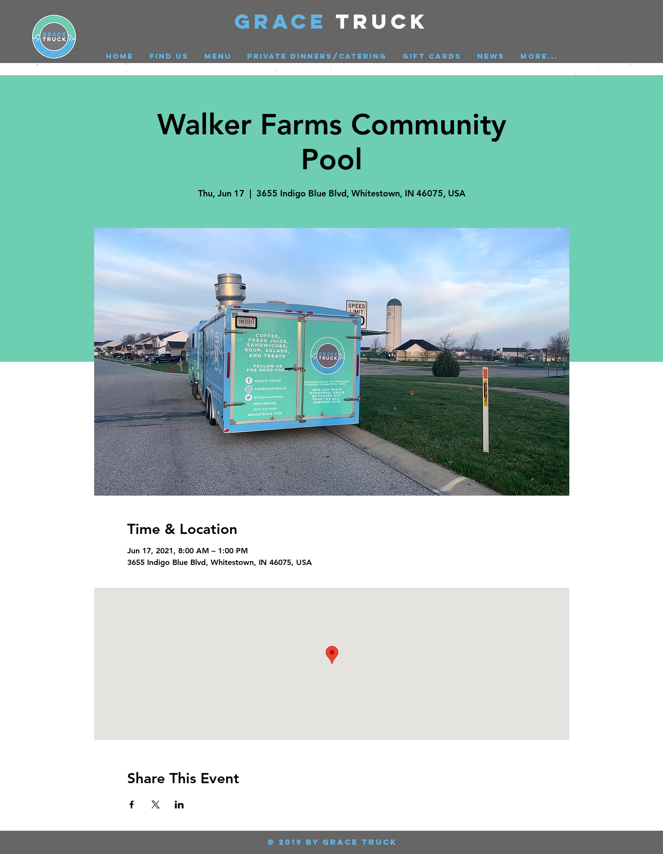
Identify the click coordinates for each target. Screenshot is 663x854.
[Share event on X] (155, 804)
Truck (382, 21)
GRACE (285, 21)
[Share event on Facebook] (131, 804)
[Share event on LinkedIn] (179, 804)
